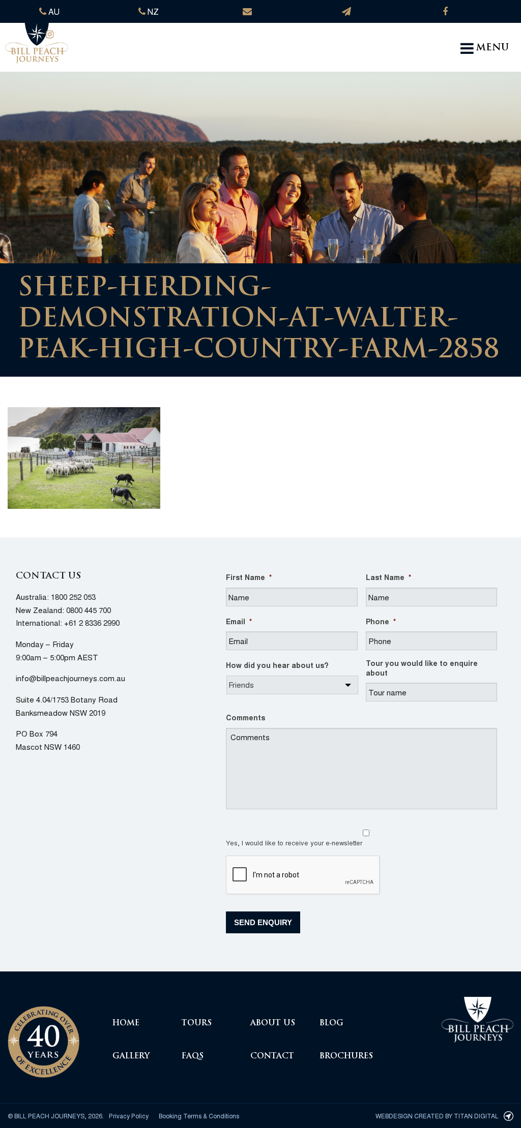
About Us (272, 1023)
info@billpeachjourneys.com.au (70, 678)
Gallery (131, 1056)
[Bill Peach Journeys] (43, 1035)
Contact (272, 1056)
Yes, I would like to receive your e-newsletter (294, 842)
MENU (492, 48)
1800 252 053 (73, 596)
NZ (152, 11)
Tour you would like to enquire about (422, 667)
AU (53, 11)
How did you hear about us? (277, 664)
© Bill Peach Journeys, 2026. (56, 1115)
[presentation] (303, 875)
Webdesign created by (437, 1115)
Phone (381, 621)
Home (125, 1023)
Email (239, 621)
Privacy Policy (129, 1115)
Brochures (346, 1056)
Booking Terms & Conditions (199, 1115)
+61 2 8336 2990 (92, 622)
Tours (197, 1023)
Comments (245, 717)
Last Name (388, 577)
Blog (331, 1023)
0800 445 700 (88, 609)
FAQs (193, 1056)
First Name (249, 577)
